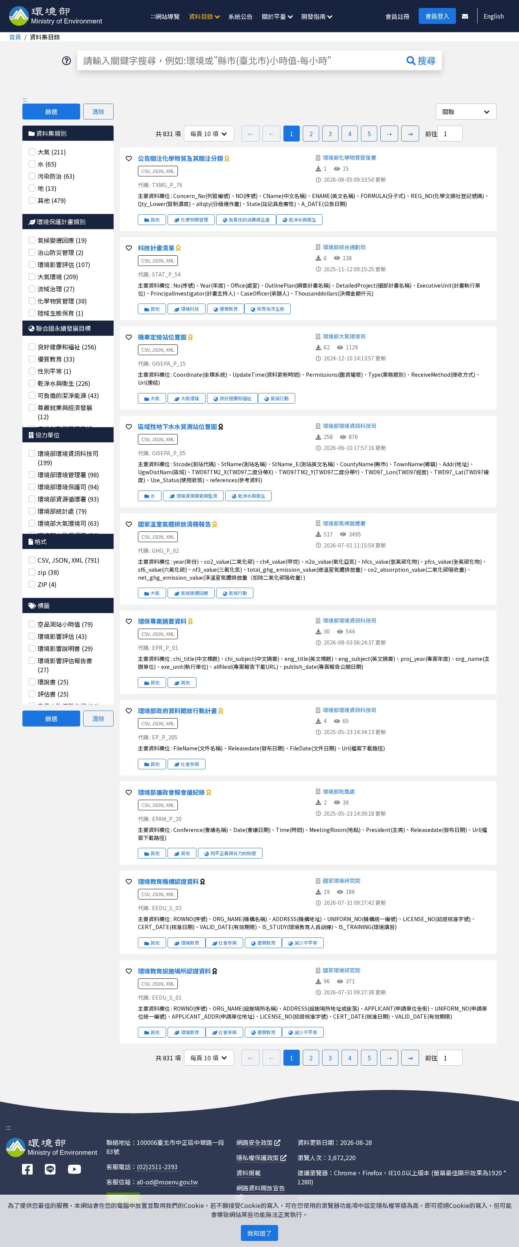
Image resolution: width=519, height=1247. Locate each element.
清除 (98, 111)
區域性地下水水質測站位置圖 (178, 426)
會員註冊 (397, 16)
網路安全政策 (255, 1142)
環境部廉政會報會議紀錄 (172, 792)
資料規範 (248, 1172)
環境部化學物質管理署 (349, 157)
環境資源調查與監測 (196, 495)
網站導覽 (167, 16)
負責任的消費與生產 (249, 219)
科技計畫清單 (157, 247)
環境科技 (190, 308)
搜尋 (426, 60)
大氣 (155, 398)
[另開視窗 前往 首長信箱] (465, 15)
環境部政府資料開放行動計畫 (178, 710)
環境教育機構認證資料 (169, 881)
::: (153, 15)
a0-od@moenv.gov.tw (167, 1181)
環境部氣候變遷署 (344, 523)
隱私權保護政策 (258, 1157)
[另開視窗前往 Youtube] (74, 1169)
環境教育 (190, 942)
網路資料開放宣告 (260, 1187)
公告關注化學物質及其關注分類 (181, 158)
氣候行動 (280, 398)
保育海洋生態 (270, 308)
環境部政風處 (339, 791)
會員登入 (437, 15)
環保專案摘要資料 (163, 621)
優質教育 (229, 308)
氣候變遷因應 (194, 593)
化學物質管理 (194, 219)
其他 (155, 219)
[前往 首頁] (55, 16)
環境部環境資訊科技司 (349, 425)
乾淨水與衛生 (302, 219)
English (494, 15)
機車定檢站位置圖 (163, 336)
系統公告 (240, 16)
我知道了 (259, 1233)
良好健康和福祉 (236, 398)
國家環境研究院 (341, 880)
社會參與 (190, 764)
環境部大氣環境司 (344, 336)
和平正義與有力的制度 (233, 853)
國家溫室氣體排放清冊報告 (175, 523)
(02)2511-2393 (157, 1166)
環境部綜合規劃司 (344, 247)
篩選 (51, 111)
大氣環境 (190, 398)
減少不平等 (305, 942)
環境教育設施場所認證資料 (175, 970)
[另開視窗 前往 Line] (50, 1169)
